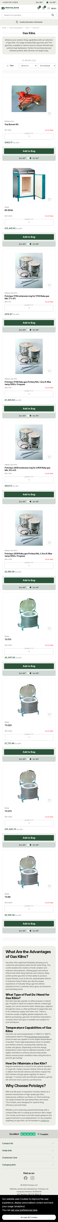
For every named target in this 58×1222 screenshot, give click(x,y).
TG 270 (8, 811)
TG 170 (8, 639)
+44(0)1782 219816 (10, 2)
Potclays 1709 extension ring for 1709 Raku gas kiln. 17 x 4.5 (27, 297)
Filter (12, 66)
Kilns (27, 28)
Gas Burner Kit (11, 124)
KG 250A (9, 210)
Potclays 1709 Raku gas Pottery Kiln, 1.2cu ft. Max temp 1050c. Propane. (28, 383)
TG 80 (8, 897)
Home (4, 28)
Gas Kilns (36, 28)
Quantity (29, 133)
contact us (44, 1121)
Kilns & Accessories (15, 28)
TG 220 (8, 725)
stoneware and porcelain (38, 1037)
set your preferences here (24, 1210)
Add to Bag (29, 151)
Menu (53, 9)
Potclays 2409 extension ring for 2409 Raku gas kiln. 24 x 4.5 (27, 469)
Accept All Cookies (29, 1217)
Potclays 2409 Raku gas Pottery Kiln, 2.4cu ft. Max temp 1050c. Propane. (28, 554)
